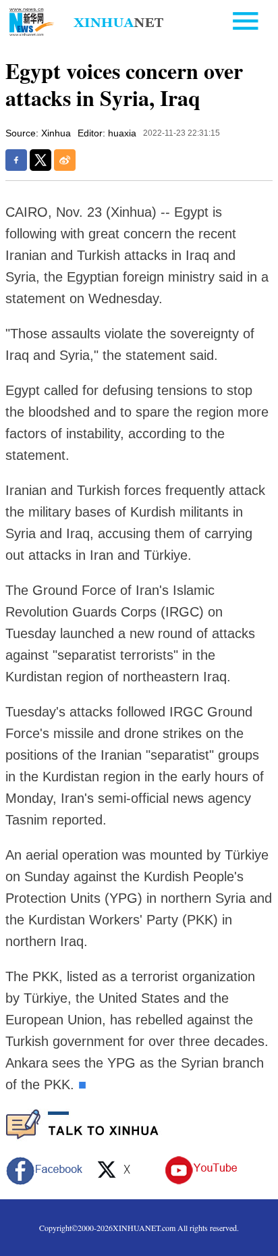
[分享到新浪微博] (65, 160)
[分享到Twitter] (40, 160)
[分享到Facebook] (16, 160)
